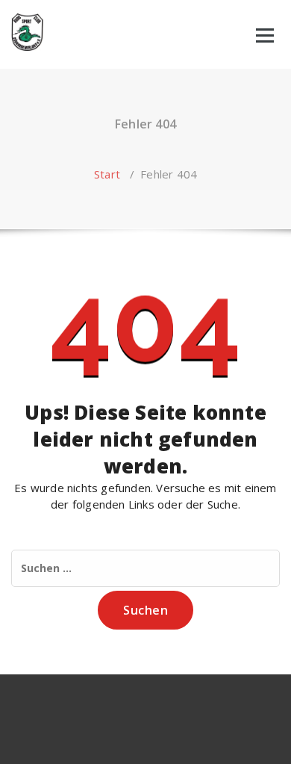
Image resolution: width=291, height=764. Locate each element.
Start (107, 174)
